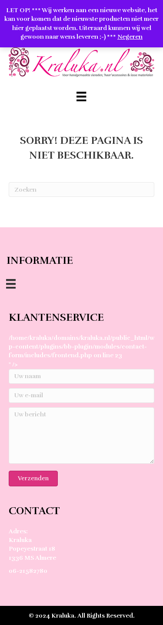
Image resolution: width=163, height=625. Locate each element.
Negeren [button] (130, 36)
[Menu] (81, 96)
